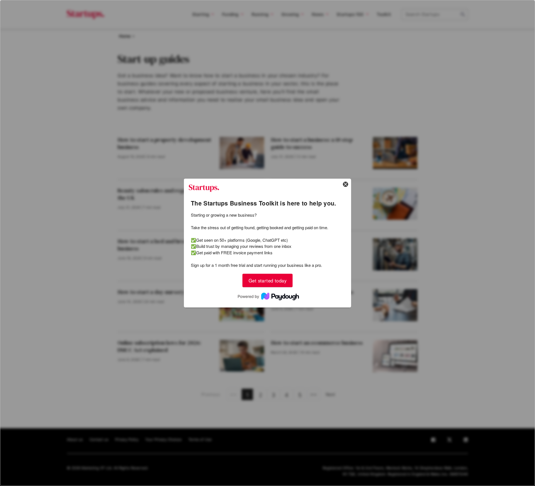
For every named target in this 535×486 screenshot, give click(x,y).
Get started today (267, 280)
